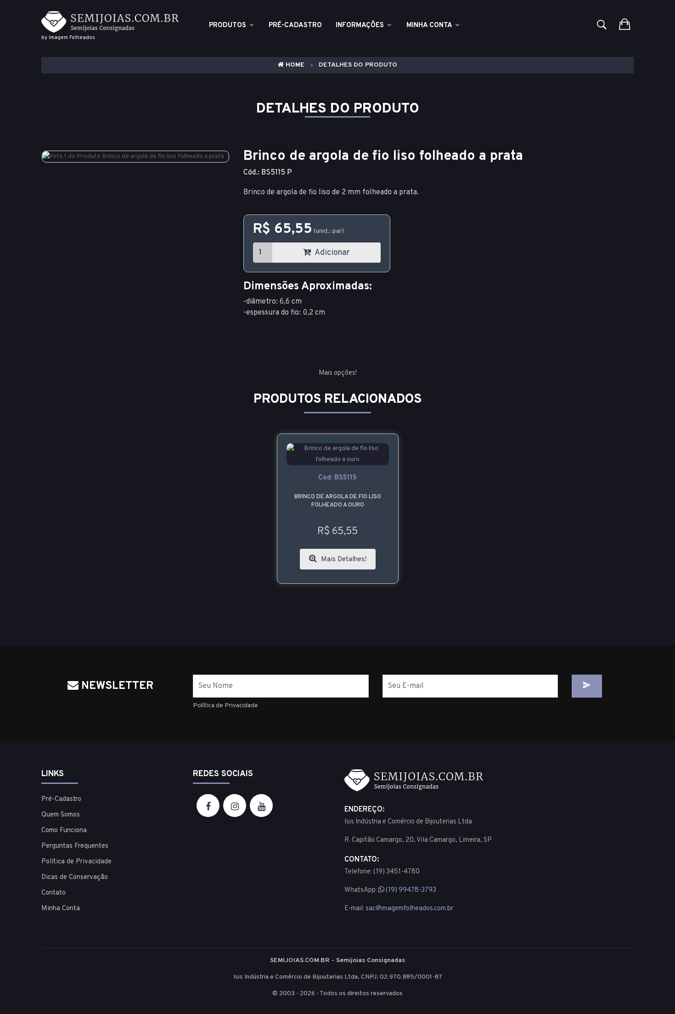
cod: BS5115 (337, 477)
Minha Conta (430, 25)
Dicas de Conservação (74, 877)
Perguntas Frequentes (74, 846)
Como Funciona (64, 830)
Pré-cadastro (295, 25)
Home (294, 65)
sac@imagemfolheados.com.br (409, 908)
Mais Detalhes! (342, 559)
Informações (361, 25)
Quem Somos (60, 815)
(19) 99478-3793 (410, 890)
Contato (53, 893)
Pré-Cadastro (61, 799)
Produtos (228, 25)
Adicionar (331, 253)
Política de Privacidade (225, 706)
